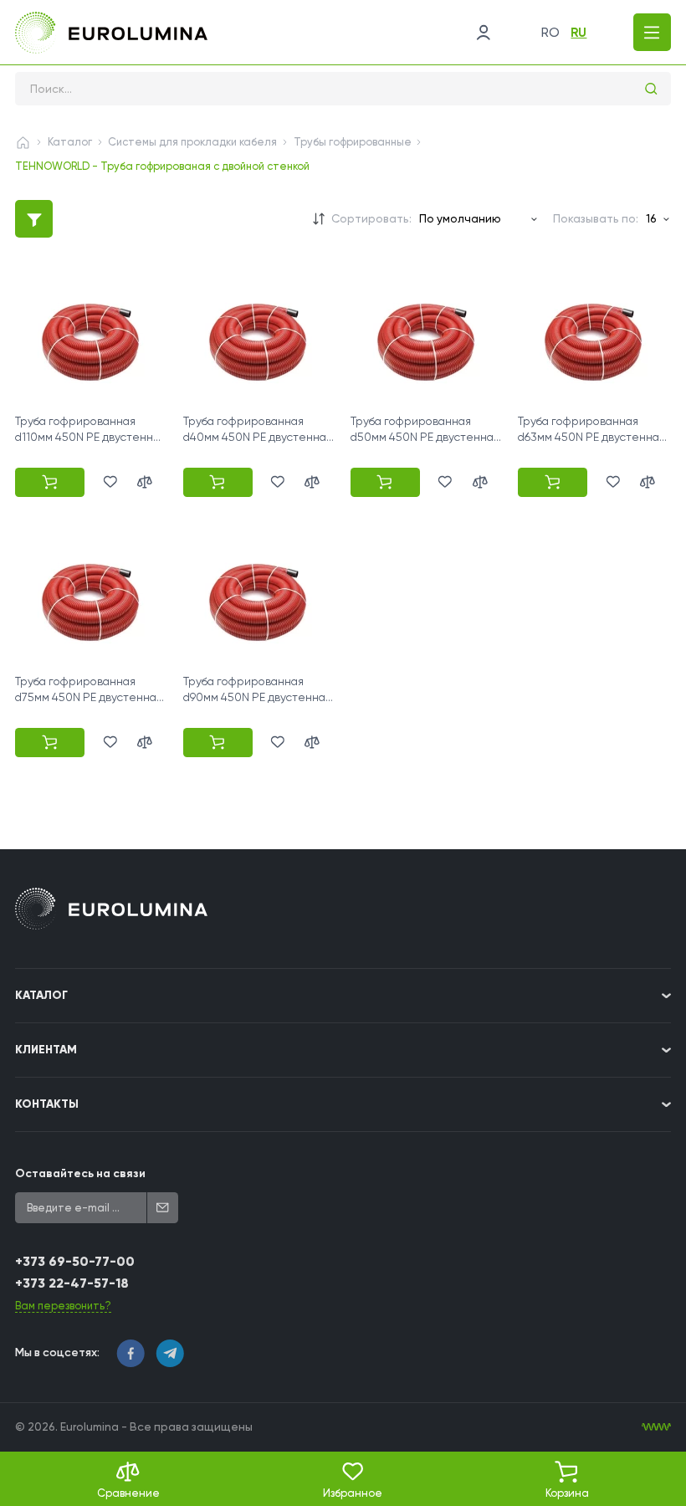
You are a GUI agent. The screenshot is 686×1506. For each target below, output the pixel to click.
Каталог (70, 142)
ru (578, 32)
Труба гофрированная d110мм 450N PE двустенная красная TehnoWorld (90, 436)
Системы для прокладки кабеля (192, 142)
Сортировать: (371, 218)
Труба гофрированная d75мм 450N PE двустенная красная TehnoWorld (88, 696)
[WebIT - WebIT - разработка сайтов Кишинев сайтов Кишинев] (656, 1427)
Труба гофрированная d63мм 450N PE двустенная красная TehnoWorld (591, 436)
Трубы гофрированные (353, 142)
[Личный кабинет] (483, 32)
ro (550, 32)
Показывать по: (595, 218)
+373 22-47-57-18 (72, 1283)
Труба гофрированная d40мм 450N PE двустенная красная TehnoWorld (257, 436)
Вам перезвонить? (63, 1305)
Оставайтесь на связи (80, 1173)
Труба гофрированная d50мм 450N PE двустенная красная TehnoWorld (425, 436)
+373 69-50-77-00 (75, 1261)
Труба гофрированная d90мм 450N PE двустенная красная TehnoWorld (257, 696)
